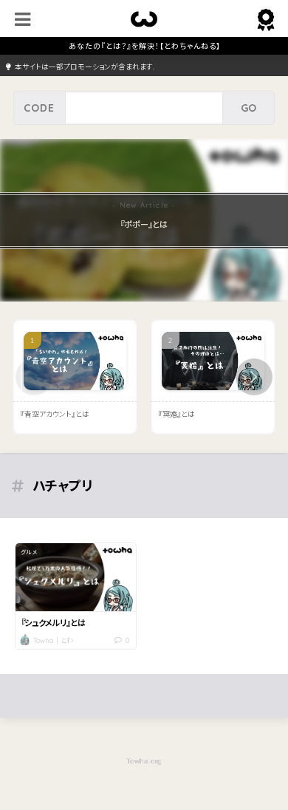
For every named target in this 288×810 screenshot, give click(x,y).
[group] (144, 220)
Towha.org (144, 761)
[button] (254, 376)
